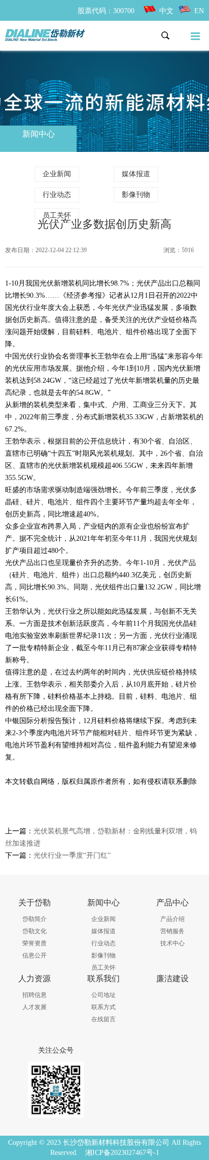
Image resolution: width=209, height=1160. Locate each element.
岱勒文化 (34, 931)
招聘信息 (34, 994)
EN (199, 11)
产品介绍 (172, 919)
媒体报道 (136, 174)
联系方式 (103, 1007)
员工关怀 (57, 215)
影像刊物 (136, 194)
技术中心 (172, 943)
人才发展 (34, 1007)
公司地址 (103, 994)
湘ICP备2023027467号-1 (122, 1152)
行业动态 (57, 194)
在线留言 (103, 1019)
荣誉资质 (34, 943)
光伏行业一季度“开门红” (72, 855)
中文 (166, 11)
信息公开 (34, 955)
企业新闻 (57, 174)
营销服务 (172, 931)
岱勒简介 (34, 919)
